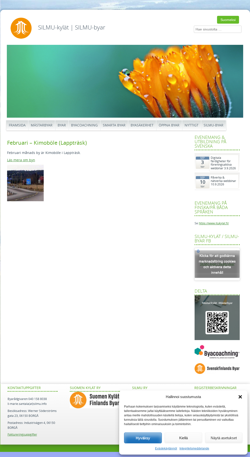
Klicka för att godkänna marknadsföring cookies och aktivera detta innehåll (217, 264)
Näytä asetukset (224, 438)
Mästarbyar (41, 125)
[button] (240, 396)
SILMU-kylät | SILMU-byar (71, 27)
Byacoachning (84, 125)
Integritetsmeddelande (194, 448)
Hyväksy (143, 438)
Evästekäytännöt (166, 448)
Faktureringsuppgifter (22, 434)
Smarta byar (114, 125)
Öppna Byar (169, 125)
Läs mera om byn (21, 160)
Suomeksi (228, 20)
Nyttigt (191, 125)
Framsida (17, 125)
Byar (62, 125)
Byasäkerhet (142, 125)
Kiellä (183, 438)
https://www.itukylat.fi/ (214, 223)
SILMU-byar (213, 125)
